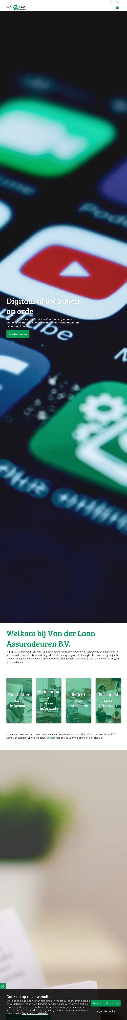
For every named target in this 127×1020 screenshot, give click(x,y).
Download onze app (18, 334)
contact (51, 737)
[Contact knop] (117, 1)
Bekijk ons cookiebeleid (35, 1013)
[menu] (117, 6)
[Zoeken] (111, 1)
